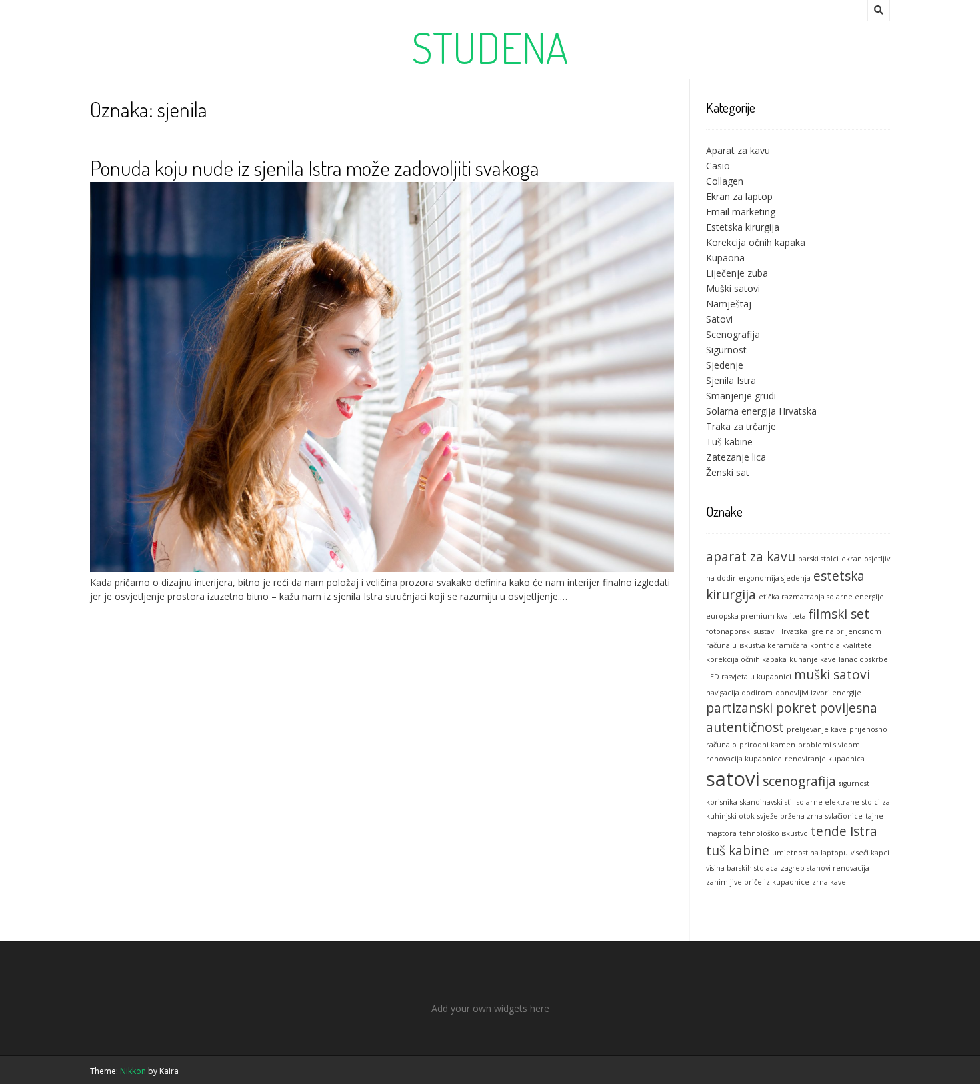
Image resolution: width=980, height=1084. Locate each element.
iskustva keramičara (773, 645)
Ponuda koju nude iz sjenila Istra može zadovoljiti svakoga (314, 167)
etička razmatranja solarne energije (821, 596)
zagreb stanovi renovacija (825, 868)
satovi (733, 778)
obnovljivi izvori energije (818, 692)
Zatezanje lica (736, 457)
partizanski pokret (761, 708)
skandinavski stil (767, 802)
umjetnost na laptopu (810, 852)
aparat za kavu (750, 556)
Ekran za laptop (739, 196)
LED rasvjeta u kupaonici (748, 676)
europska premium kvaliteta (756, 616)
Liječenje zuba (737, 273)
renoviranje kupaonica (825, 758)
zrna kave (829, 882)
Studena (490, 47)
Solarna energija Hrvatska (761, 411)
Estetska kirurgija (742, 227)
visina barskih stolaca (742, 868)
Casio (718, 165)
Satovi (719, 319)
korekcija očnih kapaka (746, 659)
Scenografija (733, 334)
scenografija (799, 781)
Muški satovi (733, 288)
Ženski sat (727, 472)
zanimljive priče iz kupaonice (757, 882)
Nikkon (133, 1071)
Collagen (724, 181)
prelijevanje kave (817, 729)
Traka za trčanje (741, 426)
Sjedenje (724, 365)
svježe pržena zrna (790, 816)
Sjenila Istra (731, 380)
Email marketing (740, 211)
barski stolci (818, 558)
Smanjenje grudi (741, 395)
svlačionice (844, 816)
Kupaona (725, 257)
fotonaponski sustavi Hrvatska (756, 631)
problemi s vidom (829, 744)
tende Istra (844, 831)
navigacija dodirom (739, 692)
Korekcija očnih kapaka (755, 242)
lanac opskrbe (863, 659)
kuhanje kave (812, 659)
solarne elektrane (828, 802)
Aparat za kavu (738, 150)
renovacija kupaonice (744, 758)
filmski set (839, 614)
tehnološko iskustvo (773, 833)
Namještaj (728, 303)
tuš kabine (737, 850)
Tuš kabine (729, 441)
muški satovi (832, 674)
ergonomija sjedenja (775, 578)
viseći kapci (870, 852)
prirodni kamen (767, 744)
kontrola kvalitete (841, 645)
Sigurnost (726, 349)
